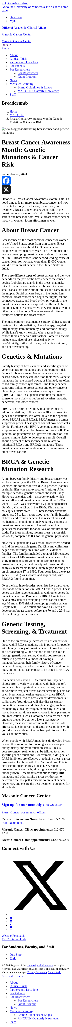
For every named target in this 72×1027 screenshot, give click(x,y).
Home (13, 111)
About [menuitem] (14, 55)
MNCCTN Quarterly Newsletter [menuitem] (38, 91)
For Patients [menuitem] (17, 66)
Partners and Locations (24, 989)
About (14, 982)
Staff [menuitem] (13, 94)
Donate (6, 44)
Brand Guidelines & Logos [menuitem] (35, 87)
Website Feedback (13, 935)
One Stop (16, 17)
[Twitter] (40, 914)
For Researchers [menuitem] (20, 69)
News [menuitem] (13, 80)
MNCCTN (17, 115)
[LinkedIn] (11, 918)
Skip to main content (15, 3)
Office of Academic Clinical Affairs (24, 27)
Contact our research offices (28, 812)
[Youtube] (11, 929)
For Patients (17, 993)
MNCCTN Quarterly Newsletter (38, 1018)
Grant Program (27, 1004)
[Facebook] (36, 180)
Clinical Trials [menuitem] (18, 58)
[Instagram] (11, 921)
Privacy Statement (37, 972)
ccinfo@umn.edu (13, 822)
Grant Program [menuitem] (27, 76)
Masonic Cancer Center (16, 34)
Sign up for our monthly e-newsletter (33, 804)
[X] (36, 189)
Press (5, 812)
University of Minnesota (40, 965)
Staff (13, 1022)
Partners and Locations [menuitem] (24, 62)
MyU (13, 21)
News (13, 1007)
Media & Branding (21, 1011)
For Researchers (20, 997)
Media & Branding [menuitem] (21, 83)
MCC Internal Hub (14, 939)
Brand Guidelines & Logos (35, 1014)
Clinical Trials (18, 986)
